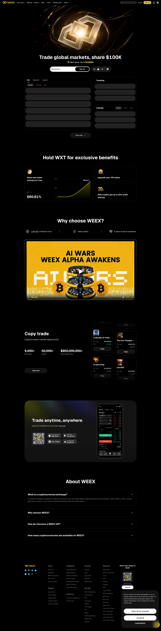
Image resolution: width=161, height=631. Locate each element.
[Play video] (80, 271)
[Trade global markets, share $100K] (80, 28)
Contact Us (70, 594)
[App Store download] (54, 435)
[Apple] (98, 69)
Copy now (36, 371)
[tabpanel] (58, 85)
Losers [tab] (45, 80)
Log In (140, 2)
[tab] (30, 85)
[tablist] (58, 80)
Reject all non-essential (140, 611)
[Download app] (107, 69)
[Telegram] (102, 69)
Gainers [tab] (36, 80)
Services (88, 588)
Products (88, 566)
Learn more (62, 426)
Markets (29, 2)
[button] (21, 2)
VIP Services (70, 601)
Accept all (140, 618)
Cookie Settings (140, 623)
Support (51, 588)
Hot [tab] (28, 80)
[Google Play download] (70, 435)
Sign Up (127, 587)
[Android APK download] (70, 441)
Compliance (70, 566)
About (50, 566)
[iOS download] (54, 441)
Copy (102, 325)
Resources (106, 566)
